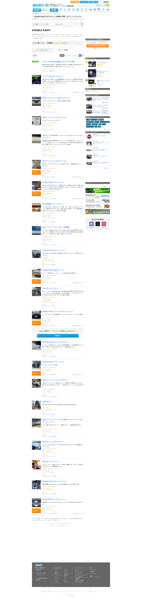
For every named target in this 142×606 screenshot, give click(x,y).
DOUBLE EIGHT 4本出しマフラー (53, 270)
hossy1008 (54, 494)
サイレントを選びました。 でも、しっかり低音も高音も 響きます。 (59, 273)
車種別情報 (38, 569)
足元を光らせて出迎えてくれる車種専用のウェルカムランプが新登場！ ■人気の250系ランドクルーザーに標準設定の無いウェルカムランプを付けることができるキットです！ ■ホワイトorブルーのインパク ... (62, 81)
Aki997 (53, 414)
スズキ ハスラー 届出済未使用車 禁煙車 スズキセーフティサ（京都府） (101, 99)
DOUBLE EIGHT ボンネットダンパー (54, 481)
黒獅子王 (53, 356)
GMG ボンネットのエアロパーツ (53, 442)
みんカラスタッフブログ (80, 575)
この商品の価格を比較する (36, 172)
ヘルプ (100, 2)
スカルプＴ (54, 112)
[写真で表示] (82, 55)
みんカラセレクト (79, 571)
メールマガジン (93, 573)
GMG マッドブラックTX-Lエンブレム (54, 117)
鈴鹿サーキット (90, 122)
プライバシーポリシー (58, 591)
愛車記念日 (100, 119)
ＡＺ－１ (97, 122)
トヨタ (88, 119)
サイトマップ (97, 591)
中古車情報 (77, 578)
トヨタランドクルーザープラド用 (50, 120)
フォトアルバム (57, 575)
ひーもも (53, 456)
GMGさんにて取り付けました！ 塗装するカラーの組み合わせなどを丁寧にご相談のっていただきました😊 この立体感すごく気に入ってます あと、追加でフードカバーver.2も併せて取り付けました (62, 187)
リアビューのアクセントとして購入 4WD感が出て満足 (56, 101)
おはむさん (54, 198)
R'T (52, 130)
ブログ (55, 571)
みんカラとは (93, 569)
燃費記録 (66, 575)
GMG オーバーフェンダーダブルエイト (55, 380)
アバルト (88, 124)
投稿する (57, 335)
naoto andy (53, 436)
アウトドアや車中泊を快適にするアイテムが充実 (58, 61)
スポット (56, 576)
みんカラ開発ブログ (79, 576)
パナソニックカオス (104, 122)
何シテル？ (66, 569)
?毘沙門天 (53, 374)
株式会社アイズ (52, 71)
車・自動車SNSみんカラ (37, 13)
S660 (99, 126)
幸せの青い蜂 (95, 124)
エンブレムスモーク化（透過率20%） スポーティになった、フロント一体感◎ (62, 314)
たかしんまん (54, 396)
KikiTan (52, 155)
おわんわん (54, 282)
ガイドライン (79, 591)
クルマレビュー (67, 573)
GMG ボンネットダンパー (50, 288)
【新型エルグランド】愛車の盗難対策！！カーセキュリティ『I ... (101, 163)
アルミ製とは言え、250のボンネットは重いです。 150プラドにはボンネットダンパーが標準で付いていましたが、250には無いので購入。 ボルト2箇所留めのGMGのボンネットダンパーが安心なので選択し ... (62, 208)
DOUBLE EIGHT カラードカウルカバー (55, 342)
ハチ (96, 126)
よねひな (53, 325)
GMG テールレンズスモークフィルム (54, 161)
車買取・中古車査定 (79, 580)
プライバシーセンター (69, 591)
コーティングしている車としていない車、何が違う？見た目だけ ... (101, 150)
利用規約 (49, 591)
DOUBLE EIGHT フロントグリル (53, 182)
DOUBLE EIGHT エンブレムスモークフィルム (57, 311)
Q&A (65, 576)
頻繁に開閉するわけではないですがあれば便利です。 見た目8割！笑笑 (60, 484)
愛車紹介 (56, 573)
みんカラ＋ (77, 569)
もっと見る (107, 129)
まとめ (65, 580)
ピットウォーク (90, 126)
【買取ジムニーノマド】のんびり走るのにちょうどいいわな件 (101, 156)
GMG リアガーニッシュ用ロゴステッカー (56, 98)
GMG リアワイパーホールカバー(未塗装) (55, 227)
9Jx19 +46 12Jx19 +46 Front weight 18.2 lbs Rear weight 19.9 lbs (59, 404)
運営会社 (43, 591)
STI (100, 124)
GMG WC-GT (47, 401)
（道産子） (54, 476)
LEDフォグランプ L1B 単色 (103, 81)
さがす (65, 571)
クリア (68, 24)
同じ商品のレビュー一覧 (78, 92)
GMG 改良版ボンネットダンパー (53, 204)
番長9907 (54, 264)
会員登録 (92, 571)
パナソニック (94, 119)
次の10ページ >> (62, 525)
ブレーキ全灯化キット (103, 62)
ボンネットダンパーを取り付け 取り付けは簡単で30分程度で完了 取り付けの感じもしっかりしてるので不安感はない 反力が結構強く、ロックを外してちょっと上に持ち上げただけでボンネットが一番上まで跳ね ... (62, 293)
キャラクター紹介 (79, 582)
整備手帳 (38, 580)
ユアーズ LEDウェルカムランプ (52, 76)
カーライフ (66, 582)
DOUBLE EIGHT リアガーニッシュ (54, 499)
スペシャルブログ (79, 573)
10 (66, 523)
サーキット (56, 582)
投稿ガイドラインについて (96, 576)
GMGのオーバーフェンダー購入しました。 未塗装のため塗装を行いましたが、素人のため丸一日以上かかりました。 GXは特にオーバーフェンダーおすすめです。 (62, 384)
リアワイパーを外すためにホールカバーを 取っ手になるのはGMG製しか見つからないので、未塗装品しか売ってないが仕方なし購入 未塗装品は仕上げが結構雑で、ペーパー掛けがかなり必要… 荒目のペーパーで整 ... (62, 231)
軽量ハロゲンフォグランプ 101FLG (103, 72)
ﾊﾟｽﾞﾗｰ (103, 124)
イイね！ (56, 580)
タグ (65, 578)
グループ (56, 578)
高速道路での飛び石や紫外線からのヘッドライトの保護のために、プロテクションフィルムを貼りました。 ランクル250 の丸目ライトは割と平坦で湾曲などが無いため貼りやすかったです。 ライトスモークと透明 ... (63, 142)
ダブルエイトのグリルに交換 (49, 364)
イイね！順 (67, 55)
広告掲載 (91, 591)
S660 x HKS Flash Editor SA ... (99, 135)
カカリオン (54, 245)
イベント (56, 569)
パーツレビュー (47, 13)
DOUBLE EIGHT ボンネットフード (54, 250)
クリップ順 (74, 55)
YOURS (53, 92)
